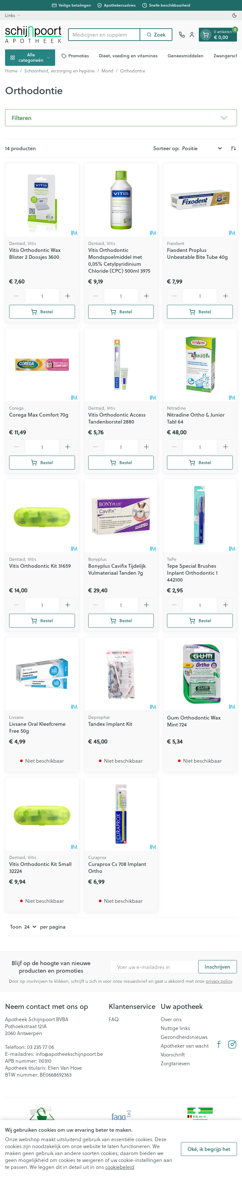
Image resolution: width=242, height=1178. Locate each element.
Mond (107, 71)
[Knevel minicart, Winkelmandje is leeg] (205, 34)
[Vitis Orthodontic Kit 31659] (42, 515)
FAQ (114, 1019)
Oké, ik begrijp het (208, 1148)
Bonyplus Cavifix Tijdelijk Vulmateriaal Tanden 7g (117, 569)
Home (11, 71)
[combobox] (104, 34)
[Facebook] (219, 1044)
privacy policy (219, 981)
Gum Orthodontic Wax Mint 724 (194, 721)
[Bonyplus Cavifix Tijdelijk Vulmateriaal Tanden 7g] (121, 515)
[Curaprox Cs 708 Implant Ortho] (121, 814)
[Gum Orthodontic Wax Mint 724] (200, 673)
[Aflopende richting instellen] (233, 148)
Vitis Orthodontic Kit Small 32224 (40, 867)
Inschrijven (217, 966)
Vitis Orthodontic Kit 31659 (40, 565)
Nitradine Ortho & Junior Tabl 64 (196, 418)
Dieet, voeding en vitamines (128, 56)
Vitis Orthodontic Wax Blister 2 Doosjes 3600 (34, 253)
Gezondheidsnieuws (184, 1036)
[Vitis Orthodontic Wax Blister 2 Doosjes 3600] (42, 199)
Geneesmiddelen (186, 56)
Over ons (171, 1019)
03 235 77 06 (40, 1046)
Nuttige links (175, 1028)
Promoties (78, 56)
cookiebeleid (119, 1166)
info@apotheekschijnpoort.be (69, 1053)
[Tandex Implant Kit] (121, 673)
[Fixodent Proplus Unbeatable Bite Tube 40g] (200, 199)
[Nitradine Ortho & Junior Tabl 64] (200, 364)
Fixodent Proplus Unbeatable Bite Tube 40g (197, 253)
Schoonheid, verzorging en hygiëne (59, 71)
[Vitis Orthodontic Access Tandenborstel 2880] (121, 364)
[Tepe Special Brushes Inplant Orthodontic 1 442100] (200, 515)
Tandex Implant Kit (110, 723)
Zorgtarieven (175, 1063)
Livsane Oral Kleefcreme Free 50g (37, 727)
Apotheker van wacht (185, 1045)
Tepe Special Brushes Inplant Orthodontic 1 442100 (192, 572)
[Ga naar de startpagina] (33, 34)
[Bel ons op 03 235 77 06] (182, 34)
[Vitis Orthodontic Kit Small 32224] (42, 814)
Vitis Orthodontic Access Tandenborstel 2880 (117, 418)
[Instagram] (232, 1044)
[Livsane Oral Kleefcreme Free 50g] (42, 673)
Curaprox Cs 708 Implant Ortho (117, 867)
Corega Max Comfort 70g (38, 414)
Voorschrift (173, 1054)
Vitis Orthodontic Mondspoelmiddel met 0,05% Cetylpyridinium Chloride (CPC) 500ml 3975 (119, 260)
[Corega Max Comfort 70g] (42, 364)
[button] (121, 117)
